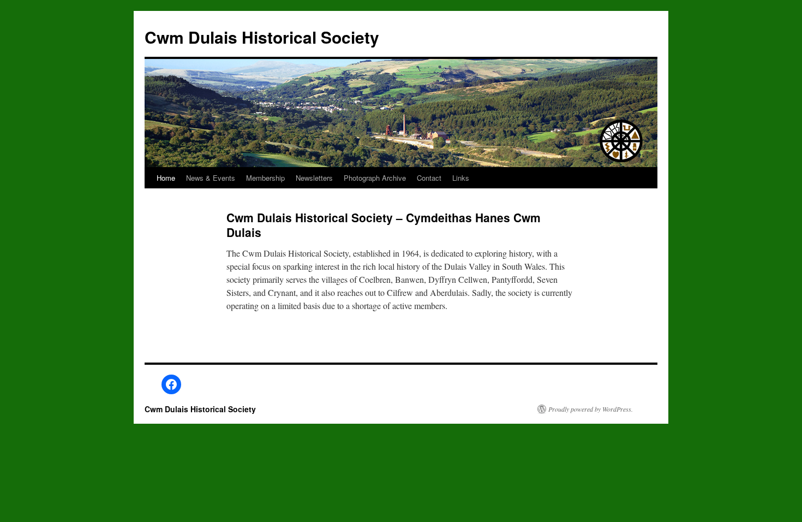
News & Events (210, 178)
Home (166, 178)
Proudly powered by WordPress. (590, 409)
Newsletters (314, 178)
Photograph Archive (375, 178)
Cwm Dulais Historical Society (262, 37)
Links (460, 178)
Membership (265, 178)
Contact (429, 178)
